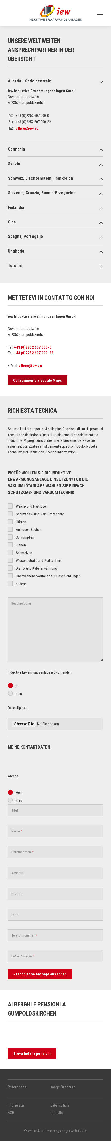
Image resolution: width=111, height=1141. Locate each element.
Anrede (13, 776)
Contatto (56, 1112)
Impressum (16, 1105)
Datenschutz (59, 1105)
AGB (11, 1112)
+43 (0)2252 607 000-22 (33, 353)
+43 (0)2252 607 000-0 (32, 347)
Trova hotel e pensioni (32, 1053)
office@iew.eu (27, 128)
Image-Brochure (62, 1087)
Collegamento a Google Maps (37, 380)
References (17, 1087)
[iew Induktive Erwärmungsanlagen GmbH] (55, 12)
